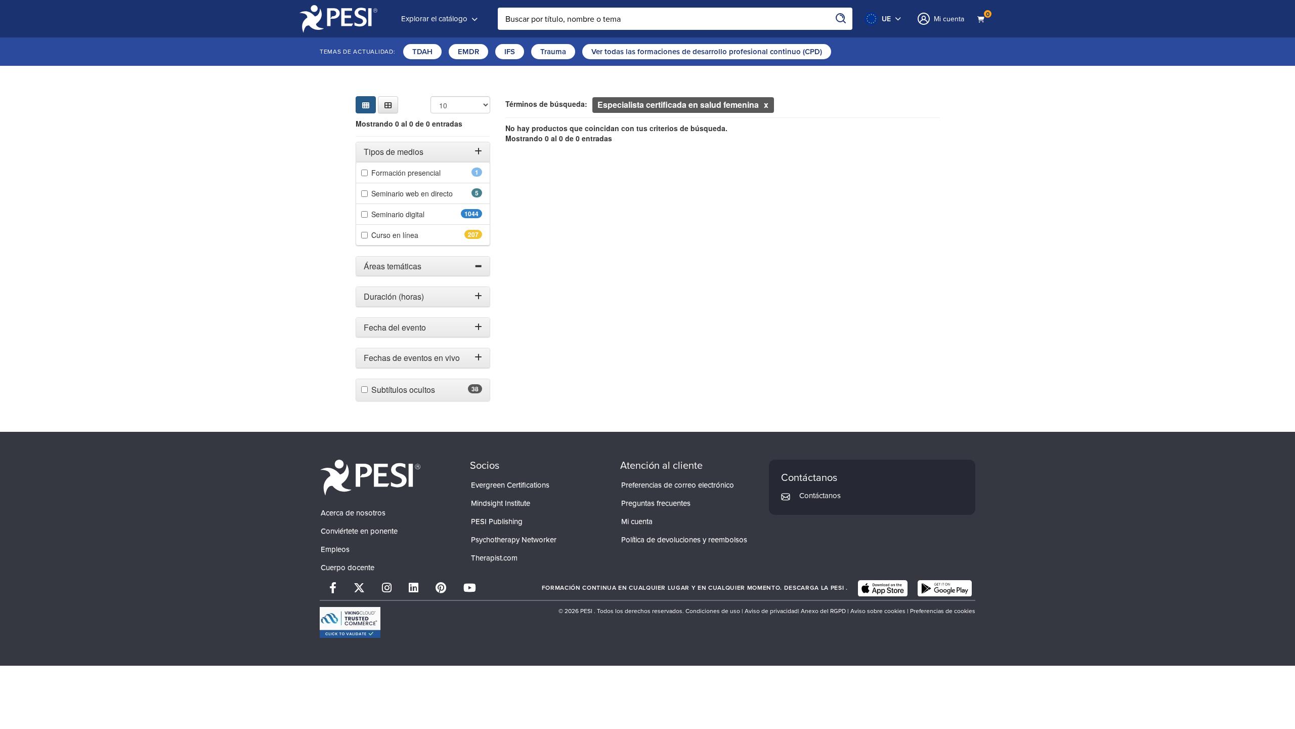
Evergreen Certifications (510, 485)
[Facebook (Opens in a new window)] (333, 588)
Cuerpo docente (347, 567)
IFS (509, 51)
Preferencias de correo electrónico (677, 485)
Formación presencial (425, 173)
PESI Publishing (497, 521)
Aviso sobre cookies (877, 611)
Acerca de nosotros (353, 512)
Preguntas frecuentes (655, 503)
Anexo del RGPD (823, 611)
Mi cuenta (637, 521)
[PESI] (370, 477)
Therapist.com (494, 557)
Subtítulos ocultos (426, 389)
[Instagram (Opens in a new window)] (386, 588)
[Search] (841, 19)
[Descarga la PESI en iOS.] (883, 588)
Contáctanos (820, 495)
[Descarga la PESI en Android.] (945, 588)
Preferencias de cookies (942, 611)
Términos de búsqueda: (546, 104)
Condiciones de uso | (715, 611)
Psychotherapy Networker (513, 539)
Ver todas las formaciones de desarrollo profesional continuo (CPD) (706, 51)
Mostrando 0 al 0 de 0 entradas (409, 123)
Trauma (553, 51)
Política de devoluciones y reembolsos (684, 539)
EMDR (468, 51)
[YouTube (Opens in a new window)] (470, 588)
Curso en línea (417, 235)
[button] (388, 104)
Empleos (335, 549)
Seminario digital (422, 214)
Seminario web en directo (426, 193)
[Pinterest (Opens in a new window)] (441, 588)
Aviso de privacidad (771, 611)
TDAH (422, 51)
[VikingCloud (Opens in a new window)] (350, 622)
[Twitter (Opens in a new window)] (359, 588)
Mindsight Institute (500, 503)
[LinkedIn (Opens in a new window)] (413, 588)
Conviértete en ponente (359, 531)
